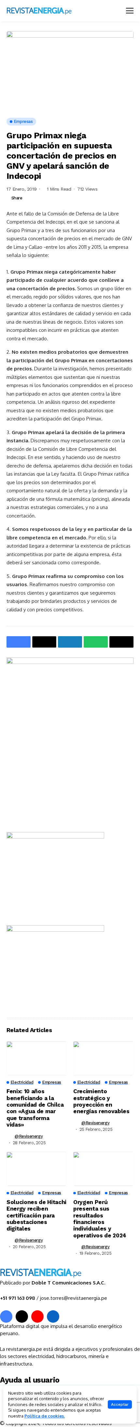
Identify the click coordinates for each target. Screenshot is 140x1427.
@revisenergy (29, 1136)
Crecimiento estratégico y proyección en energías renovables (101, 1101)
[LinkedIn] (53, 1316)
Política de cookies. (44, 1416)
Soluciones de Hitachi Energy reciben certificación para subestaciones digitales (36, 1215)
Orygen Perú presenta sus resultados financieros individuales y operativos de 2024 (99, 1219)
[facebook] (6, 1316)
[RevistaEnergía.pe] (47, 10)
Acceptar (120, 1404)
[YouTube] (37, 1316)
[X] (22, 1316)
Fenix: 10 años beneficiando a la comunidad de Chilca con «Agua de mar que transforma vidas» (35, 1108)
